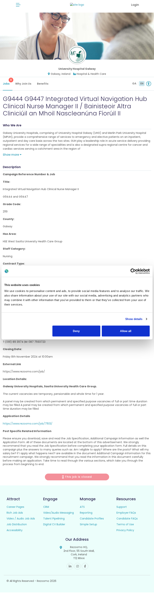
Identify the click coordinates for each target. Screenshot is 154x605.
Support (121, 507)
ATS (82, 507)
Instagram (77, 566)
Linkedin (70, 566)
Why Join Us (23, 84)
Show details (133, 319)
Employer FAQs (126, 513)
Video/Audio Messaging (58, 513)
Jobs (7, 82)
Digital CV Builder (54, 524)
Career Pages (15, 507)
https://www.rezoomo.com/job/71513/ (27, 423)
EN (141, 83)
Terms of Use (125, 524)
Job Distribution (17, 524)
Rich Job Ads (15, 513)
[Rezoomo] (77, 5)
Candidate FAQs (127, 518)
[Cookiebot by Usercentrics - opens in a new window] (133, 271)
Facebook (85, 566)
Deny (76, 330)
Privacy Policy (125, 530)
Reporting (86, 513)
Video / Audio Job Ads (21, 518)
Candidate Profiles (92, 518)
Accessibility (15, 530)
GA (134, 83)
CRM (46, 507)
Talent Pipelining (54, 518)
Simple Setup (88, 524)
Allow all (125, 330)
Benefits (42, 84)
